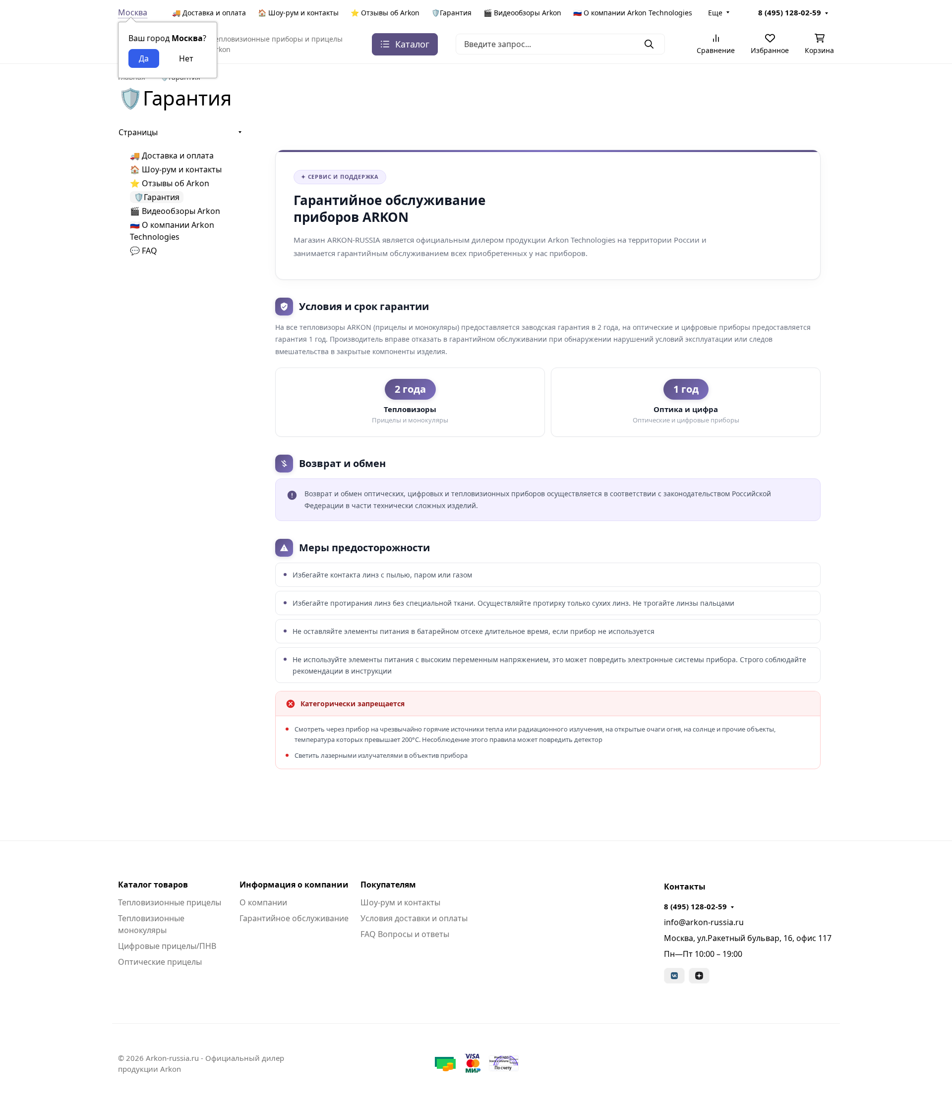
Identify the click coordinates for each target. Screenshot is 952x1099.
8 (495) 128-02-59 (789, 12)
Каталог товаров (153, 885)
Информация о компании (294, 885)
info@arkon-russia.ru (704, 922)
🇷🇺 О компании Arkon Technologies (632, 12)
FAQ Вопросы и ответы (404, 934)
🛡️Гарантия (451, 12)
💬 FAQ (143, 250)
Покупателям (388, 885)
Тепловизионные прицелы (169, 902)
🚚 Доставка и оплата (209, 12)
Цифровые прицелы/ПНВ (167, 946)
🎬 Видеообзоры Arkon (522, 12)
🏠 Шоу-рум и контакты (298, 12)
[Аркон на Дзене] (699, 976)
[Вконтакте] (674, 976)
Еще (715, 12)
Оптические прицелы (160, 961)
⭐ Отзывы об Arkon (385, 12)
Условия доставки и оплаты (414, 918)
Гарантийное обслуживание (294, 918)
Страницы (138, 132)
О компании (263, 902)
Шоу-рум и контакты (400, 902)
